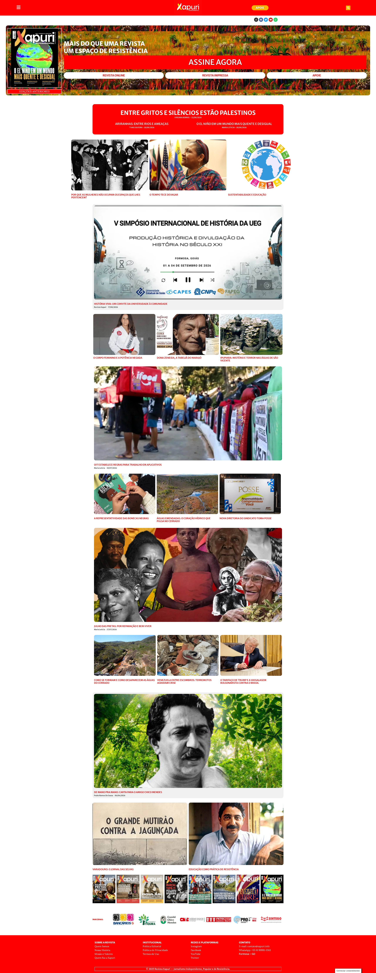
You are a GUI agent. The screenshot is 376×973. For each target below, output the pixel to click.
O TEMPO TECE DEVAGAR (164, 194)
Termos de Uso (151, 953)
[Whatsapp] (275, 20)
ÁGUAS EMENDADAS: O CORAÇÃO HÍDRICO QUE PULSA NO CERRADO (183, 520)
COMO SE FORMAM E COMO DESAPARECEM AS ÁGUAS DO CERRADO (124, 681)
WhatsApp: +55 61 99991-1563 (255, 950)
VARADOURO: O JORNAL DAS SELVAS (113, 869)
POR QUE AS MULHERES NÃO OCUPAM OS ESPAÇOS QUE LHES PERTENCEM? (105, 196)
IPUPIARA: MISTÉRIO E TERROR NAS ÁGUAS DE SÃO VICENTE (249, 359)
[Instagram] (256, 20)
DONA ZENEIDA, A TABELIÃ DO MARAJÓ (179, 357)
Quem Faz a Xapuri (105, 957)
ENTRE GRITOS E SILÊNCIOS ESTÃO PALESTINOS (188, 113)
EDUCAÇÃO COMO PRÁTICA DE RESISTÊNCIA (214, 869)
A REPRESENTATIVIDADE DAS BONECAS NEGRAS (121, 518)
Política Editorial (152, 946)
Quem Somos (102, 946)
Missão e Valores (104, 953)
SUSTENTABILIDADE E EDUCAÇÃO (247, 194)
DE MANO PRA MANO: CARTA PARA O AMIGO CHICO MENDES (128, 792)
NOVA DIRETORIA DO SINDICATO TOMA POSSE (246, 518)
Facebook (196, 950)
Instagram (196, 946)
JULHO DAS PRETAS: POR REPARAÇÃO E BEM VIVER (122, 626)
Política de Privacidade (155, 950)
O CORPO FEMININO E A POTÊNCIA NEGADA (117, 357)
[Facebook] (261, 20)
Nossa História (102, 950)
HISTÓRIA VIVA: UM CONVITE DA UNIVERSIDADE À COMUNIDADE (130, 303)
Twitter (195, 957)
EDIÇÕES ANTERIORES (34, 91)
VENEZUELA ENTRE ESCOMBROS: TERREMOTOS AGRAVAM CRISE (184, 681)
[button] (348, 8)
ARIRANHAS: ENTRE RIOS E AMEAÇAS (141, 124)
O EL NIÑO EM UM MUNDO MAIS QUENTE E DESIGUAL (234, 124)
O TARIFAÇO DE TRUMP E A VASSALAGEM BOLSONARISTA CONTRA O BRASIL (243, 681)
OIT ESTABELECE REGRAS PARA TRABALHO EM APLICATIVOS (128, 464)
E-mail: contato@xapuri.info (254, 946)
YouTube (195, 953)
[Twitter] (266, 20)
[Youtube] (271, 20)
